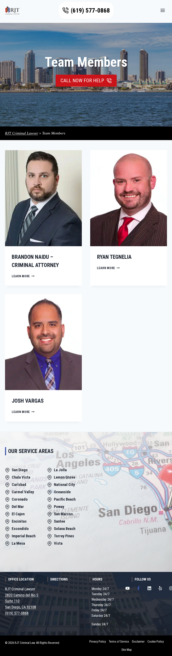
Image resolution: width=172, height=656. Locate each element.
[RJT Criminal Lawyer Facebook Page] (138, 588)
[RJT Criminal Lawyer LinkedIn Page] (149, 588)
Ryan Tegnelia (114, 257)
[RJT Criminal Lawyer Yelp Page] (160, 588)
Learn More (23, 276)
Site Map (126, 649)
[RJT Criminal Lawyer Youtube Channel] (127, 588)
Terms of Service (119, 641)
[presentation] (43, 198)
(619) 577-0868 (17, 613)
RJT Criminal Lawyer (21, 133)
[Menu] (162, 10)
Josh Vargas (28, 401)
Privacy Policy (97, 641)
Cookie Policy (155, 641)
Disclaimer (138, 641)
